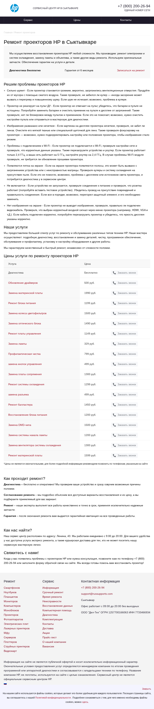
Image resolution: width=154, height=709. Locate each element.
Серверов (10, 637)
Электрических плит (16, 623)
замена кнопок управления (25, 363)
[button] (146, 689)
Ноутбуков (10, 592)
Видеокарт (10, 650)
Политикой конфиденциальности (53, 697)
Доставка (48, 628)
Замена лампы (17, 343)
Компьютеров (12, 605)
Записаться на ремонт (131, 70)
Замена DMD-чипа (19, 424)
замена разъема (18, 394)
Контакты (125, 19)
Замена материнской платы (25, 292)
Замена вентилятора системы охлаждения (34, 445)
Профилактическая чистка (24, 353)
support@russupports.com (97, 593)
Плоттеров (10, 641)
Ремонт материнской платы (25, 455)
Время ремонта (52, 596)
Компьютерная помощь (57, 610)
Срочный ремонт (52, 592)
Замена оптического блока (24, 323)
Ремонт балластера (20, 404)
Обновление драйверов (23, 282)
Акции (46, 632)
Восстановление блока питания (27, 414)
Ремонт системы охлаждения (26, 384)
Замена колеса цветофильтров (27, 313)
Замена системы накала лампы (27, 435)
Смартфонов (12, 587)
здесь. (85, 702)
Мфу (7, 632)
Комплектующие (52, 619)
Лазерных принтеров (16, 628)
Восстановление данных (57, 605)
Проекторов (11, 614)
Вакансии (48, 646)
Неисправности (51, 601)
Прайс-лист (49, 637)
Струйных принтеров (16, 646)
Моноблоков (11, 610)
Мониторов (10, 601)
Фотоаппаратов (13, 619)
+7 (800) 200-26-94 (134, 6)
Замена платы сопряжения (25, 374)
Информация (50, 587)
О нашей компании (54, 641)
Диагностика (50, 614)
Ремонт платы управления (24, 333)
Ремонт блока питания (22, 303)
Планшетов (11, 596)
